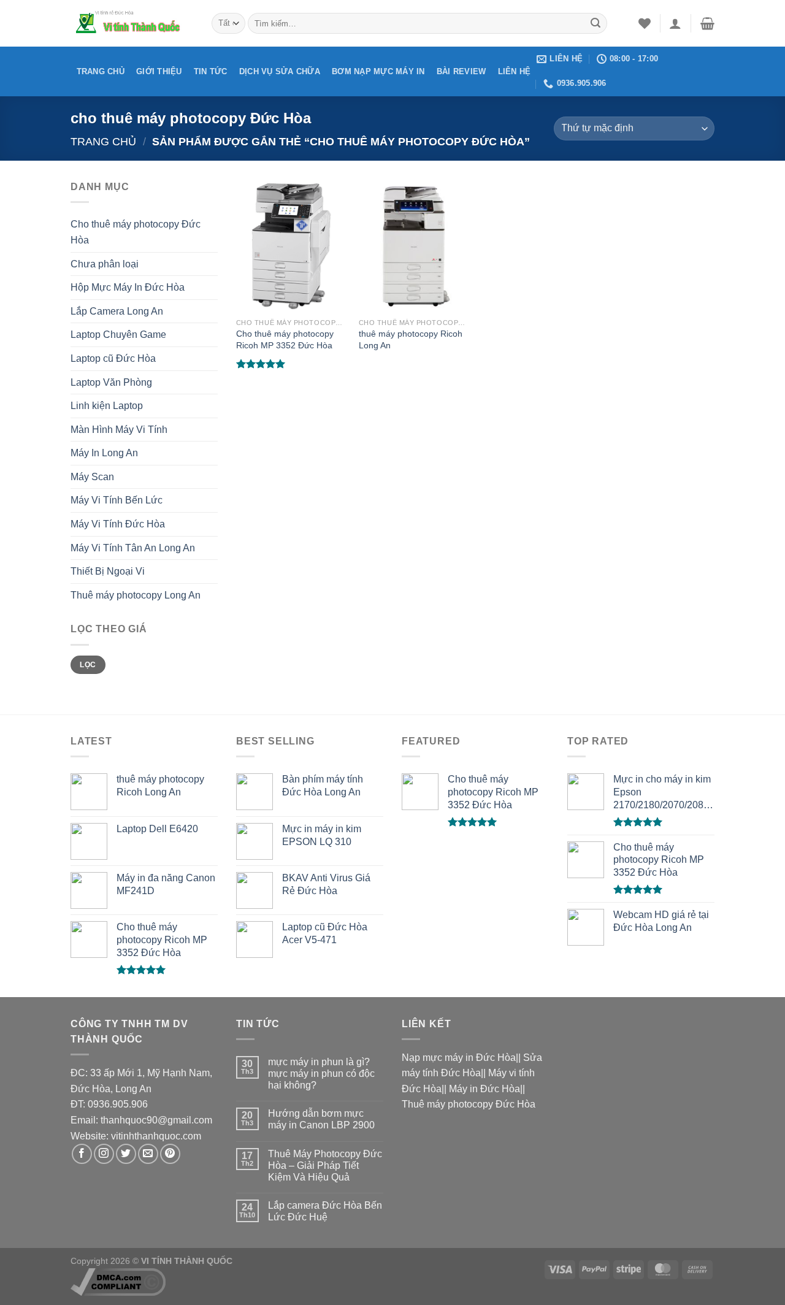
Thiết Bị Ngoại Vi (108, 571)
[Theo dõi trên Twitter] (126, 1154)
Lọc (88, 664)
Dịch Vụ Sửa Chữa (279, 71)
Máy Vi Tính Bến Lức (117, 500)
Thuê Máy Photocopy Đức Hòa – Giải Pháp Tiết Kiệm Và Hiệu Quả (325, 1165)
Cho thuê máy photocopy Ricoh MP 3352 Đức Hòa (285, 339)
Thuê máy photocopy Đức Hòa (468, 1104)
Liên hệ (514, 71)
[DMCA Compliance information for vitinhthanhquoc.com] (118, 1281)
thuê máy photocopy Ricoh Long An (410, 339)
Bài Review (461, 71)
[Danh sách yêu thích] (644, 23)
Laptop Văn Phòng (111, 382)
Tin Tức (211, 71)
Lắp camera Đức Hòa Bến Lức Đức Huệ (325, 1211)
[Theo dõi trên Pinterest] (170, 1154)
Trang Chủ (100, 71)
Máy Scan (92, 477)
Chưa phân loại (105, 264)
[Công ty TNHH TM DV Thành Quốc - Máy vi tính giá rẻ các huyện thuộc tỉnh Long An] (132, 23)
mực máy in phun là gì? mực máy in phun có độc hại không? (321, 1073)
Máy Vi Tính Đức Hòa (118, 524)
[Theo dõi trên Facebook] (82, 1154)
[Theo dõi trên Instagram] (104, 1154)
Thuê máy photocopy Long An (136, 595)
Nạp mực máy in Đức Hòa (459, 1057)
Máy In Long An (104, 453)
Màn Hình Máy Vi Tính (119, 429)
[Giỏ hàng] (707, 23)
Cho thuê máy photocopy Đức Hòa (136, 232)
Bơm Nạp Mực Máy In (378, 71)
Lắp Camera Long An (117, 311)
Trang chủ (103, 141)
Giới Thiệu (159, 71)
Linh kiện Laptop (107, 405)
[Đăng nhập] (675, 23)
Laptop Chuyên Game (118, 334)
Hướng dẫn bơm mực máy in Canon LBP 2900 (321, 1119)
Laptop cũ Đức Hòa (113, 358)
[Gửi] (595, 23)
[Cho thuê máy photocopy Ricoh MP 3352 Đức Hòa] (291, 245)
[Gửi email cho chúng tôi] (148, 1154)
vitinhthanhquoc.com (156, 1136)
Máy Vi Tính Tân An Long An (133, 548)
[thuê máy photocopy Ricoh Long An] (414, 245)
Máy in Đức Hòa (484, 1089)
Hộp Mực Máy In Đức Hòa (128, 287)
